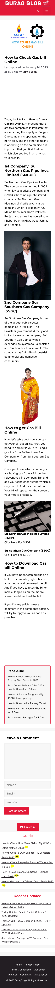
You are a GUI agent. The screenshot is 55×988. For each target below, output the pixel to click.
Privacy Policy (32, 964)
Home (19, 964)
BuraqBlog (20, 980)
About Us (12, 974)
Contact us (26, 974)
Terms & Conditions (20, 969)
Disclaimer (39, 969)
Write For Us (40, 974)
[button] (38, 11)
